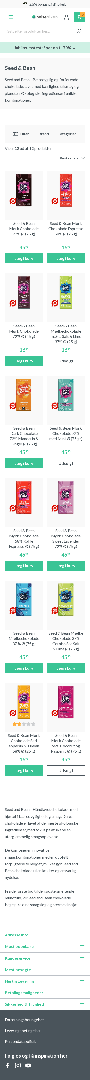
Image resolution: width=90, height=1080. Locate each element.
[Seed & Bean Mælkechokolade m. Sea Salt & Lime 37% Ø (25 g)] (66, 292)
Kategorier (67, 133)
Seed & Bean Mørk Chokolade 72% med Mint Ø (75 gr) (66, 433)
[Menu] (11, 17)
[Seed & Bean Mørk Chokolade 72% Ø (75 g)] (24, 190)
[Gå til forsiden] (45, 17)
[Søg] (79, 31)
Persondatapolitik (20, 1041)
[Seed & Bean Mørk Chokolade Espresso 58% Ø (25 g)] (66, 190)
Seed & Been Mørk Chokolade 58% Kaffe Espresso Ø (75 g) (24, 538)
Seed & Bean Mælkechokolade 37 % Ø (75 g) (24, 638)
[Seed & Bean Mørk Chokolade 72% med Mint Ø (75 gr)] (66, 395)
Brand (43, 133)
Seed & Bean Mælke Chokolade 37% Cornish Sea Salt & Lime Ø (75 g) (66, 641)
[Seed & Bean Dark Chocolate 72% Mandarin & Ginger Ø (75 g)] (24, 395)
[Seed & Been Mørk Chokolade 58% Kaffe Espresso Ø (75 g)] (24, 497)
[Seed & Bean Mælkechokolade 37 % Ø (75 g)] (24, 600)
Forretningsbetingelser (24, 1019)
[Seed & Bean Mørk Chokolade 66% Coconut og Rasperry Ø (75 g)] (66, 702)
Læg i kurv (24, 258)
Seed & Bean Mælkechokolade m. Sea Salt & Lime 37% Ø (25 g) (66, 333)
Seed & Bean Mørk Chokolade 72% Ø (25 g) (24, 331)
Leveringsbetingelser (23, 1030)
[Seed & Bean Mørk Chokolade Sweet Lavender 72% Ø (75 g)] (66, 497)
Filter (24, 133)
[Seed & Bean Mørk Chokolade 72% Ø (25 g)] (24, 292)
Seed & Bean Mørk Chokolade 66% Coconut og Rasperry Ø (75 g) (66, 743)
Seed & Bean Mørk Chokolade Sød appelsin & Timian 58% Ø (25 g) (24, 743)
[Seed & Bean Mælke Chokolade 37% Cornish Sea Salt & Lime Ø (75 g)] (66, 600)
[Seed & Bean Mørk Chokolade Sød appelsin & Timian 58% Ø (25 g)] (24, 702)
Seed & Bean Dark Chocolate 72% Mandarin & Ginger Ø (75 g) (24, 436)
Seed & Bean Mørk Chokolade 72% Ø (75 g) (24, 228)
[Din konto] (66, 17)
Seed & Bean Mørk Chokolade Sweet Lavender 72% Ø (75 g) (66, 538)
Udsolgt (66, 360)
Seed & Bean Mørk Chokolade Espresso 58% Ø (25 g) (66, 228)
